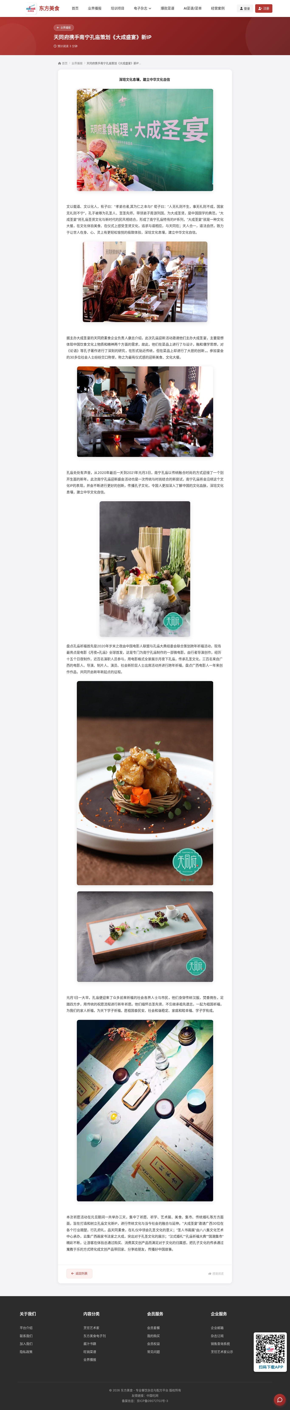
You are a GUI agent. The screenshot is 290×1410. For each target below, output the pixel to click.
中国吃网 (152, 1395)
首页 (75, 8)
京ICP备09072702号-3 (152, 1401)
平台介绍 (26, 1328)
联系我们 (26, 1336)
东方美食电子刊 (94, 1336)
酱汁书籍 (89, 1344)
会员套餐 (153, 1328)
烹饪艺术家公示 (222, 1352)
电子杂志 (140, 8)
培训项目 (117, 8)
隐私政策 (26, 1352)
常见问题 (153, 1352)
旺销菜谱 (89, 1352)
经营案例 (218, 8)
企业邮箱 (217, 1328)
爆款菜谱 (167, 8)
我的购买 (153, 1336)
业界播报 (94, 8)
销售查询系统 (220, 1344)
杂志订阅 (217, 1336)
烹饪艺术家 (91, 1328)
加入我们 (26, 1344)
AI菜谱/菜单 (193, 8)
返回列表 (81, 1273)
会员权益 (153, 1344)
